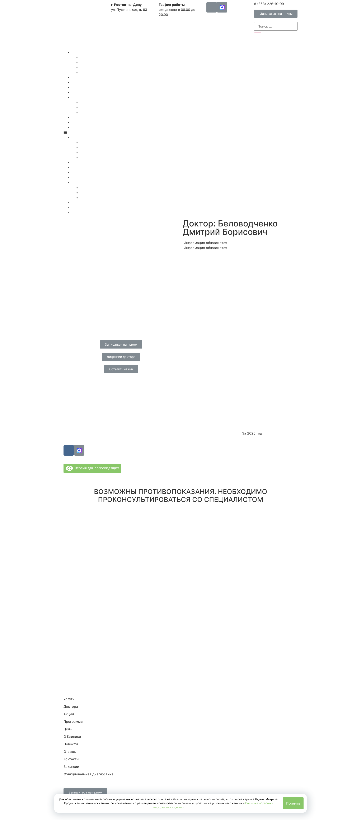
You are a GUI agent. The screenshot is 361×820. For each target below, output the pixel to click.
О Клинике (80, 97)
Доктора (79, 77)
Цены (76, 92)
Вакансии (88, 112)
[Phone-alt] (211, 7)
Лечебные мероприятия (99, 72)
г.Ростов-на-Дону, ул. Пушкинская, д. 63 (150, 399)
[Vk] (69, 450)
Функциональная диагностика (97, 127)
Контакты (88, 107)
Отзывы (86, 102)
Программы (82, 87)
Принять (293, 803)
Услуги (77, 52)
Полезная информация (90, 122)
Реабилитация (92, 67)
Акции (77, 82)
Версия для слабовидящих (96, 468)
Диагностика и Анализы (100, 62)
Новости (71, 744)
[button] (275, 14)
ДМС (76, 117)
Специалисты (91, 57)
